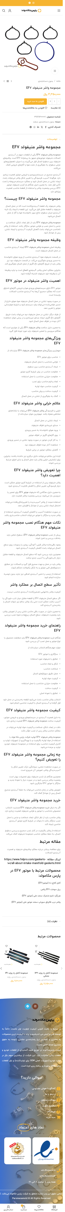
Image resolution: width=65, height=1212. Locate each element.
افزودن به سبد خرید (35, 101)
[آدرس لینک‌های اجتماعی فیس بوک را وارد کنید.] (45, 127)
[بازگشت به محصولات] (8, 81)
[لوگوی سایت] (31, 10)
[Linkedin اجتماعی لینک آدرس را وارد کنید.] (38, 127)
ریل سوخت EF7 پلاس (50, 889)
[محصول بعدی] (4, 81)
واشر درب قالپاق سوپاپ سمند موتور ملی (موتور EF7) (35, 902)
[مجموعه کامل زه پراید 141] (16, 956)
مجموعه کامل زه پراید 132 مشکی (46, 974)
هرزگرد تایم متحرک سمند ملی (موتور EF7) (41, 895)
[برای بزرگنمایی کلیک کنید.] (54, 70)
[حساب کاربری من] (10, 11)
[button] (36, 951)
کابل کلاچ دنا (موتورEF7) (49, 883)
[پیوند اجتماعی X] (42, 127)
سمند (35, 121)
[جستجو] (4, 11)
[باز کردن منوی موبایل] (59, 11)
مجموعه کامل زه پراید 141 (16, 973)
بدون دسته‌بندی (45, 81)
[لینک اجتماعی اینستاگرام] (33, 3)
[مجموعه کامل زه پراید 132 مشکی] (46, 956)
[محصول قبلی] (11, 81)
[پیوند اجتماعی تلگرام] (30, 3)
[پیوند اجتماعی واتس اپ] (34, 127)
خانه (58, 81)
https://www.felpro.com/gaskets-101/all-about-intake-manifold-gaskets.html (32, 861)
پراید (38, 979)
